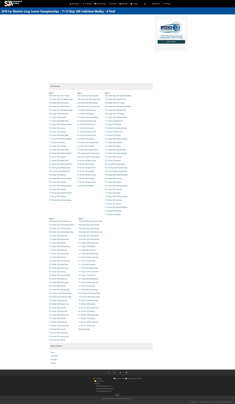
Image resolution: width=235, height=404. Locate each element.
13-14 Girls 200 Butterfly (57, 286)
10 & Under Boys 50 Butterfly (59, 103)
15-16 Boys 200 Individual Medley (116, 175)
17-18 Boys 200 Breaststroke (59, 326)
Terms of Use (203, 402)
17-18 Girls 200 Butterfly (57, 340)
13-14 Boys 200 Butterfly (57, 272)
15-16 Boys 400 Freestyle (113, 178)
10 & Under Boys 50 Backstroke (115, 99)
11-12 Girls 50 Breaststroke (86, 132)
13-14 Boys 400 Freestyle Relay (87, 142)
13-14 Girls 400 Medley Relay (88, 290)
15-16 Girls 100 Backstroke (58, 311)
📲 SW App (166, 4)
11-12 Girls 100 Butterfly (86, 261)
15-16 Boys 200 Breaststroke (59, 304)
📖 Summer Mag (100, 4)
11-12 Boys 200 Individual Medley (116, 117)
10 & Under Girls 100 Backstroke (60, 228)
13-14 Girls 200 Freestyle (85, 146)
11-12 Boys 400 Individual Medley (60, 124)
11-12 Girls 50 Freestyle (113, 135)
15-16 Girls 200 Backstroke (86, 168)
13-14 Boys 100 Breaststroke (88, 272)
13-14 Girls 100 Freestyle (57, 157)
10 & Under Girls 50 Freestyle (115, 114)
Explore (97, 384)
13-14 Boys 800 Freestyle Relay (115, 150)
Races (53, 352)
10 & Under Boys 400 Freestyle (88, 228)
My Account (156, 4)
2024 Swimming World (103, 386)
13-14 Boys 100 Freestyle (57, 146)
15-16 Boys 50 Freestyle (113, 182)
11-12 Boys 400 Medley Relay (88, 254)
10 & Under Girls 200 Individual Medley (118, 106)
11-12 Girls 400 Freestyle (86, 264)
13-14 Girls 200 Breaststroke (59, 282)
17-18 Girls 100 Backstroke (58, 333)
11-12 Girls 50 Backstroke (113, 132)
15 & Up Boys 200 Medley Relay (59, 168)
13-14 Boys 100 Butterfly (86, 275)
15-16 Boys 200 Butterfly (57, 308)
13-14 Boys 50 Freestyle (113, 146)
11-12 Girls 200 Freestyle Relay (59, 261)
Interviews (54, 356)
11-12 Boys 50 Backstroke (114, 121)
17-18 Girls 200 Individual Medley (116, 207)
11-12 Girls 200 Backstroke (86, 124)
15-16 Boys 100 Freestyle (57, 175)
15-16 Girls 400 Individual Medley (60, 186)
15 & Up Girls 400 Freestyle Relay (88, 157)
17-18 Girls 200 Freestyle (85, 186)
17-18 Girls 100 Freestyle (57, 196)
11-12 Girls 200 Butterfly (57, 257)
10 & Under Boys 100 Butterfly (88, 225)
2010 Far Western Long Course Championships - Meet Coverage (171, 37)
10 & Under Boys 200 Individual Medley (118, 96)
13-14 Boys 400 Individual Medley (60, 153)
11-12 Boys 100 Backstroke (58, 236)
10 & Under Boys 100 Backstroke (60, 221)
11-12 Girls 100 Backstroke (58, 250)
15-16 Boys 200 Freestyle (85, 164)
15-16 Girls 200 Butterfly (57, 318)
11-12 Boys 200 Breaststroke (59, 239)
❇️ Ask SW (112, 4)
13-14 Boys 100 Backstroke (58, 264)
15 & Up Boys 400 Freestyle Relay (88, 153)
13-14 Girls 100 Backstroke (58, 279)
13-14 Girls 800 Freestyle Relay (115, 164)
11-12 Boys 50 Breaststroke (86, 121)
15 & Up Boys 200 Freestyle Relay (60, 293)
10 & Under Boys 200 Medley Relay (61, 99)
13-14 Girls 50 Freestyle (113, 160)
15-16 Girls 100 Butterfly (86, 311)
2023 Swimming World (103, 391)
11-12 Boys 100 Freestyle (57, 117)
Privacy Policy (214, 402)
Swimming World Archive (104, 389)
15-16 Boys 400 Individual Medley (60, 178)
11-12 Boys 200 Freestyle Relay (59, 246)
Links (140, 378)
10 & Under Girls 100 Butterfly (88, 236)
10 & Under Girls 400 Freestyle (88, 239)
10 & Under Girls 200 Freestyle (87, 103)
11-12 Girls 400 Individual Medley (60, 139)
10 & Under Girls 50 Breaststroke (88, 106)
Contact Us (194, 402)
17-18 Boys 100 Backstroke (58, 322)
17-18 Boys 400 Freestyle (113, 200)
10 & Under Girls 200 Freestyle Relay (61, 232)
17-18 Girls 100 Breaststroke (88, 322)
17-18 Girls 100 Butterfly (86, 326)
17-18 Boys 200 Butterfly (57, 329)
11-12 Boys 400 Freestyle (87, 250)
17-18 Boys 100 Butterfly (86, 318)
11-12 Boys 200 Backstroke (86, 110)
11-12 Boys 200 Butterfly (57, 243)
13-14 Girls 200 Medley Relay (58, 160)
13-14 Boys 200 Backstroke (86, 135)
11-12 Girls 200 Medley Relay (58, 135)
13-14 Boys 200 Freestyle (85, 139)
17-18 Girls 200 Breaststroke (59, 336)
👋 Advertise (123, 4)
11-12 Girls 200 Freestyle (85, 128)
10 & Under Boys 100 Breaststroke (90, 221)
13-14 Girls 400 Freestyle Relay (87, 150)
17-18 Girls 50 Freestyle (113, 214)
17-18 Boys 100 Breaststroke (88, 315)
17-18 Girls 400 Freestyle (113, 211)
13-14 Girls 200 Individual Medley (116, 153)
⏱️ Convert (134, 4)
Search (135, 378)
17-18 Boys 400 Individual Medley (60, 193)
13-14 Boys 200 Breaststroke (59, 268)
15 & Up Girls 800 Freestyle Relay (116, 171)
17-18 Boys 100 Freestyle (57, 189)
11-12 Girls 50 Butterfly (57, 142)
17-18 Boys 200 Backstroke (86, 175)
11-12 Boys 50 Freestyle (113, 124)
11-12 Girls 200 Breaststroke (59, 254)
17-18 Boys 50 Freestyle (113, 204)
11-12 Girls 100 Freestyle (57, 132)
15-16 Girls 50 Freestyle (113, 193)
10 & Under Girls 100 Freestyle (59, 106)
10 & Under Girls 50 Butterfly (59, 114)
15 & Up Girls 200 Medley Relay (59, 171)
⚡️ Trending (87, 4)
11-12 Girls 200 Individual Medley (116, 128)
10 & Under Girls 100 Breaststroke (90, 232)
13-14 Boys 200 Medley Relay (59, 150)
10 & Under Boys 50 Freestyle (115, 103)
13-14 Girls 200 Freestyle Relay (59, 290)
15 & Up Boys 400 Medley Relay (89, 293)
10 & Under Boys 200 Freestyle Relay (61, 225)
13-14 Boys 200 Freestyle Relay (59, 275)
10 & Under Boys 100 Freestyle (59, 96)
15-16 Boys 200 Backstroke (86, 160)
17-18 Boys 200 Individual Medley (116, 196)
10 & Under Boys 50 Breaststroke (88, 99)
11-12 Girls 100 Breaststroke (88, 257)
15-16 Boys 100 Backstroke (58, 300)
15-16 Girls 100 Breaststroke (88, 308)
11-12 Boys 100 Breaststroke (88, 243)
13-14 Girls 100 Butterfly (86, 286)
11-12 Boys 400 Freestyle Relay (87, 117)
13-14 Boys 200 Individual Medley (116, 139)
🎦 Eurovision (99, 381)
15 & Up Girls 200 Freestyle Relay (60, 297)
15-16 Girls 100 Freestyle (57, 182)
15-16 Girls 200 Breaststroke (59, 315)
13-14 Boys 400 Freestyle (113, 142)
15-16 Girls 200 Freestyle (85, 171)
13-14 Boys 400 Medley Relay (88, 279)
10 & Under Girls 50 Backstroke (115, 110)
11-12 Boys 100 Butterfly (86, 246)
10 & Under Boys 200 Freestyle (87, 96)
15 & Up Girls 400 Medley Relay (89, 297)
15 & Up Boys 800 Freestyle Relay (116, 168)
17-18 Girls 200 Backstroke (86, 182)
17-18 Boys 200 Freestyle (85, 178)
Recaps (53, 363)
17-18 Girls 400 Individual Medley (60, 200)
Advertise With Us (226, 402)
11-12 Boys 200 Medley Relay (59, 121)
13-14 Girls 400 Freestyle (113, 157)
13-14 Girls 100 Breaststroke (88, 282)
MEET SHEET (171, 42)
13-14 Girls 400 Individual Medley (60, 164)
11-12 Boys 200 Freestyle (85, 114)
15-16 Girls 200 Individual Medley (116, 186)
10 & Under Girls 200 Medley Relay (60, 110)
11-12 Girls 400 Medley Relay (88, 268)
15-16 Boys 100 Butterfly (86, 304)
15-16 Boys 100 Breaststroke (88, 300)
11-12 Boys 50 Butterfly (57, 128)
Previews (54, 359)
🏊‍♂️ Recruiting (74, 4)
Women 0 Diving (84, 329)
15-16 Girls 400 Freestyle (113, 189)
